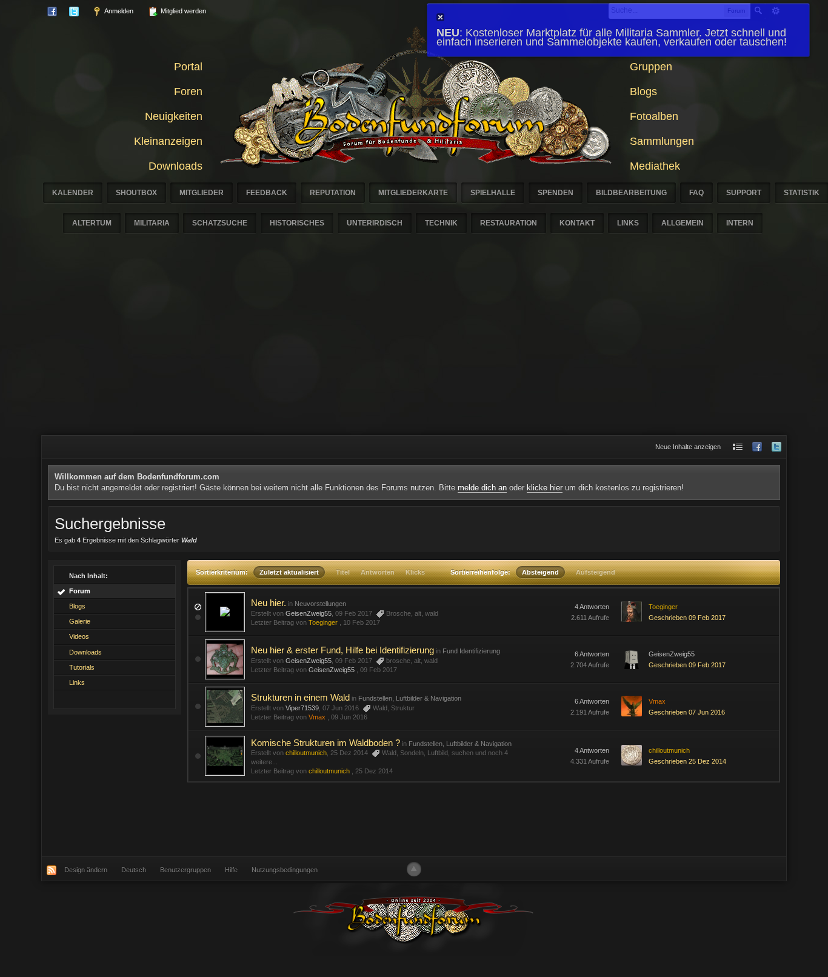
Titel (343, 572)
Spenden (555, 192)
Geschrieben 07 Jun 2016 (687, 712)
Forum (79, 591)
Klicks (415, 572)
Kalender (72, 192)
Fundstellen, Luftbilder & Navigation (409, 698)
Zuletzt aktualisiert (289, 572)
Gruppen (651, 67)
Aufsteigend (595, 572)
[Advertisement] (414, 344)
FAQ (696, 192)
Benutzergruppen (185, 869)
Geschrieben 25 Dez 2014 (687, 761)
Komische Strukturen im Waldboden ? (325, 743)
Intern (739, 223)
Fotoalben (654, 116)
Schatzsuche (219, 223)
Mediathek (655, 166)
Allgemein (682, 223)
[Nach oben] (414, 869)
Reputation (333, 192)
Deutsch (133, 869)
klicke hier (545, 487)
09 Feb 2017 (378, 669)
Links (628, 223)
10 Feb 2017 (361, 622)
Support (743, 192)
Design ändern (85, 869)
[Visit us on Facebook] (757, 447)
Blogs (643, 91)
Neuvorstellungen (320, 603)
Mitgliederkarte (413, 192)
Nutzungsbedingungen (285, 869)
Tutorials (82, 667)
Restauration (508, 223)
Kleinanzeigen (168, 141)
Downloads (175, 166)
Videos (79, 636)
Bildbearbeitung (631, 192)
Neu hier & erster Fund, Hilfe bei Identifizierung (342, 650)
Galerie (79, 621)
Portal (188, 67)
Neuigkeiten (173, 116)
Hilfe (231, 869)
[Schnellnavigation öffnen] (737, 447)
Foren (188, 91)
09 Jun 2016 (349, 717)
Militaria (152, 223)
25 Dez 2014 (374, 771)
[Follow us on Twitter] (776, 447)
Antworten (378, 572)
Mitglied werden (182, 11)
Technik (441, 223)
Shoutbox (136, 192)
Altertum (92, 223)
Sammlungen (662, 141)
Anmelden (118, 11)
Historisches (297, 223)
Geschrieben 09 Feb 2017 (687, 617)
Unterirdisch (374, 223)
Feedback (266, 192)
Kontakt (577, 223)
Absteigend (540, 572)
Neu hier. (268, 603)
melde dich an (482, 487)
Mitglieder (201, 192)
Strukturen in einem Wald (300, 697)
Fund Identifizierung (471, 651)
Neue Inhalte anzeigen (688, 446)
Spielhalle (492, 192)
